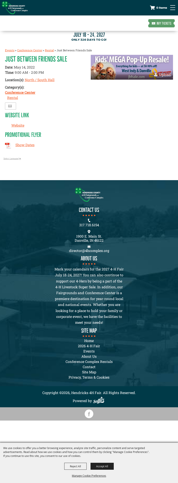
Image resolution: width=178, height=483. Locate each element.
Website (17, 125)
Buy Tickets (164, 23)
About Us (89, 356)
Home (89, 340)
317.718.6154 (89, 225)
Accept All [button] (102, 466)
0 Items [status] (161, 8)
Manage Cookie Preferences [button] (89, 475)
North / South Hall (39, 79)
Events (9, 50)
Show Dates (25, 145)
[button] (132, 67)
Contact (89, 366)
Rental (49, 50)
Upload (165, 74)
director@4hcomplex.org (89, 250)
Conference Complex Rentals (89, 361)
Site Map (89, 372)
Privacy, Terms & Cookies (89, 377)
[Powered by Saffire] (99, 400)
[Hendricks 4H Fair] (15, 7)
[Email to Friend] (10, 106)
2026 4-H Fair (89, 346)
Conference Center (29, 50)
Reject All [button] (75, 466)
